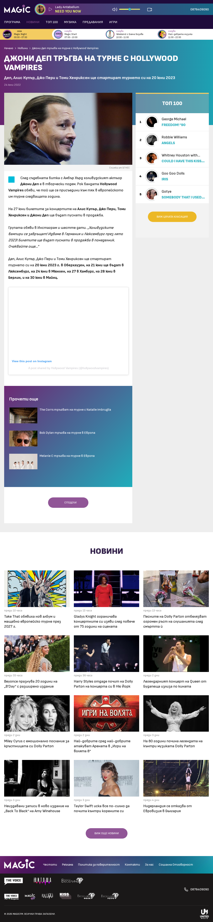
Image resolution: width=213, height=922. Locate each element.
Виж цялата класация (172, 216)
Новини (33, 22)
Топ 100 (52, 22)
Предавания (93, 22)
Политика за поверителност (99, 864)
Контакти (132, 864)
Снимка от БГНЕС (119, 167)
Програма (12, 22)
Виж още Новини (106, 833)
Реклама (67, 864)
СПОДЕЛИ (69, 502)
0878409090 (199, 9)
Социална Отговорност (176, 864)
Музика (70, 22)
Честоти (50, 864)
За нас (149, 864)
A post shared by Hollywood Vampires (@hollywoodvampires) (68, 368)
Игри (113, 22)
